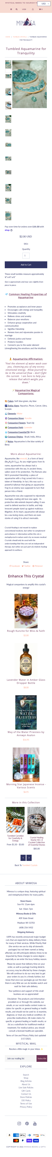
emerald (23, 458)
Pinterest (38, 566)
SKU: (26, 244)
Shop (26, 1078)
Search (26, 1075)
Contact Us (26, 1094)
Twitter (27, 566)
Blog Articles (26, 1081)
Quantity (26, 249)
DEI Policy (26, 1100)
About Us (26, 1084)
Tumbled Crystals (20, 37)
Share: (26, 562)
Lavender (28, 427)
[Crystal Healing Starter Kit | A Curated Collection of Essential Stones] (36, 820)
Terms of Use (26, 1103)
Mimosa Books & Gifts (35, 1147)
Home (7, 37)
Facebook (15, 566)
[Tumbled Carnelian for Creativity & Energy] (15, 819)
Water (19, 413)
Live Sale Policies (26, 1087)
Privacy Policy (26, 1107)
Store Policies (26, 1097)
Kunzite (28, 418)
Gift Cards (26, 1091)
